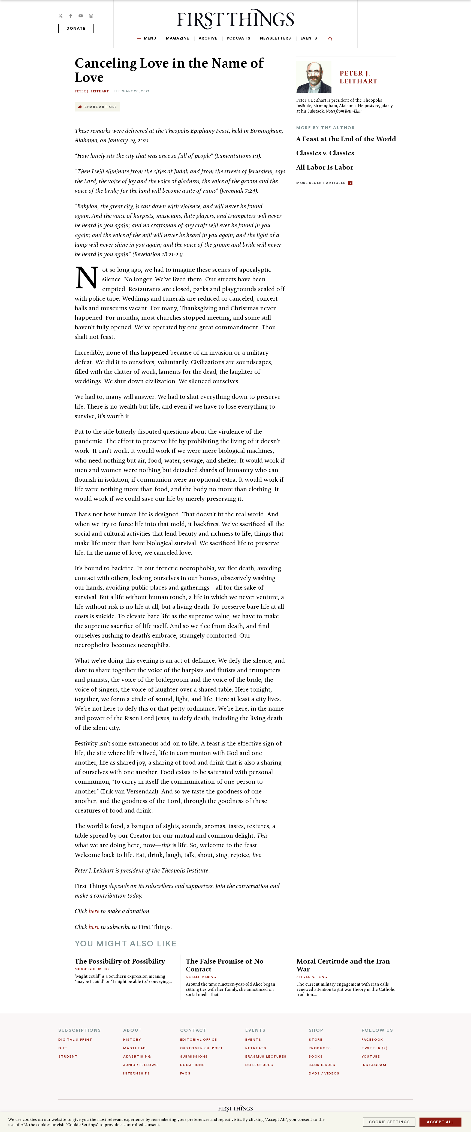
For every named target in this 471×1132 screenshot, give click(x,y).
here (94, 911)
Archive (208, 38)
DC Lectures (259, 1065)
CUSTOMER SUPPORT (201, 1048)
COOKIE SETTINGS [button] (389, 1122)
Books (316, 1056)
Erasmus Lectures (266, 1056)
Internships (136, 1073)
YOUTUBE (371, 1056)
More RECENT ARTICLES (321, 183)
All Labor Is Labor (324, 167)
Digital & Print (75, 1039)
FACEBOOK (372, 1039)
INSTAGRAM (374, 1065)
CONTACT (193, 1030)
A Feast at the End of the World (346, 138)
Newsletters (275, 38)
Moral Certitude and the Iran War (343, 965)
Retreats (256, 1048)
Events (309, 38)
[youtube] (80, 16)
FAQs (185, 1073)
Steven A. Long (312, 977)
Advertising (137, 1056)
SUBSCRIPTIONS (79, 1030)
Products (320, 1048)
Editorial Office (198, 1039)
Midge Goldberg (92, 969)
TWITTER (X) (375, 1048)
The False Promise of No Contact (225, 965)
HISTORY (132, 1039)
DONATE (76, 29)
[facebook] (71, 16)
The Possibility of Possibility (120, 961)
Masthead (134, 1048)
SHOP (316, 1030)
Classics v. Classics (325, 153)
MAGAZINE (177, 38)
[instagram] (91, 16)
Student (68, 1056)
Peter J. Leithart (92, 91)
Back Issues (322, 1065)
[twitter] (60, 16)
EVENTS (255, 1030)
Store (316, 1039)
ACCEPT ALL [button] (440, 1122)
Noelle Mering (201, 977)
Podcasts (238, 38)
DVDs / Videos (324, 1073)
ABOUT (132, 1030)
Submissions (194, 1056)
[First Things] (235, 19)
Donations (192, 1065)
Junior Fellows (140, 1065)
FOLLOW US (377, 1030)
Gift (63, 1048)
